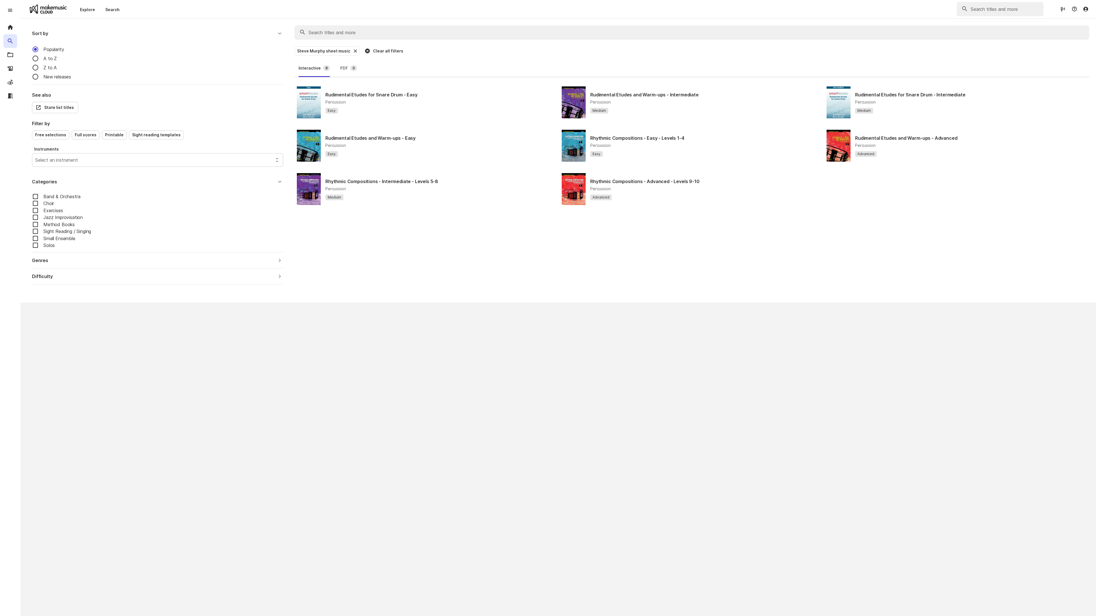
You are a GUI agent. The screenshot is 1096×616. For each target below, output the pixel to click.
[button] (157, 33)
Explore (87, 9)
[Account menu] (1085, 9)
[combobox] (36, 160)
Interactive (313, 68)
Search (112, 9)
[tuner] (1063, 9)
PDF (347, 68)
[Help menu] (1074, 9)
